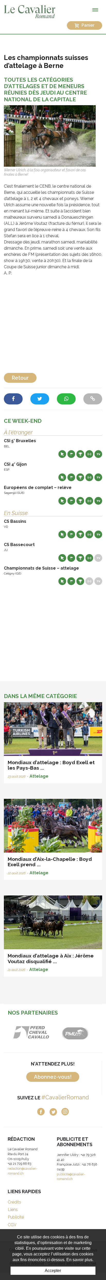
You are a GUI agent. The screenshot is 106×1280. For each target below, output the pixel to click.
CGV (12, 1224)
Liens (13, 1209)
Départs (71, 454)
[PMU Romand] (75, 1032)
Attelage (39, 776)
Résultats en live (89, 454)
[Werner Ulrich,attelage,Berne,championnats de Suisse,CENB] (50, 135)
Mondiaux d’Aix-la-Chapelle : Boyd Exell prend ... (50, 861)
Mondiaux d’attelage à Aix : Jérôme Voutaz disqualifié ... (51, 958)
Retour (20, 378)
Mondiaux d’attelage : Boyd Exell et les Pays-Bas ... (51, 765)
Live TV (98, 454)
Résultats (80, 454)
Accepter (53, 1270)
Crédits (14, 1202)
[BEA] (31, 1032)
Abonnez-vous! (53, 1077)
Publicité (16, 1217)
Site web (62, 454)
